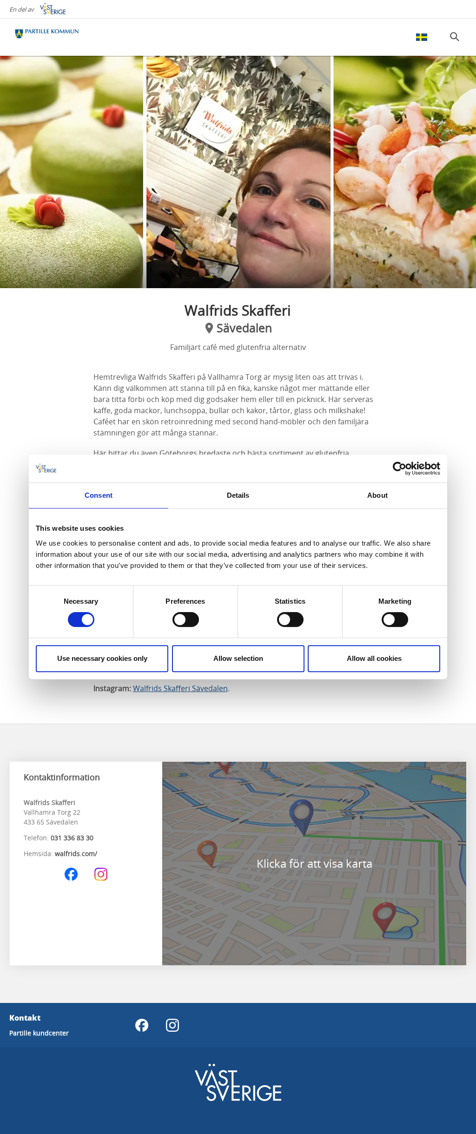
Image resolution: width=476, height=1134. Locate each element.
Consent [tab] (98, 495)
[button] (238, 172)
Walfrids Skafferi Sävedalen (180, 688)
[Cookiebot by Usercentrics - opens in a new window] (399, 468)
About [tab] (377, 495)
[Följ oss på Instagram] (100, 874)
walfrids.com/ (76, 853)
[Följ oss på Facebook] (71, 874)
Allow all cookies (374, 658)
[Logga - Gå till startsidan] (46, 37)
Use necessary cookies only (102, 658)
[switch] (185, 619)
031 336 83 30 (72, 837)
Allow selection (238, 658)
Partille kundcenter (39, 1033)
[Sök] (454, 37)
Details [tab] (238, 495)
